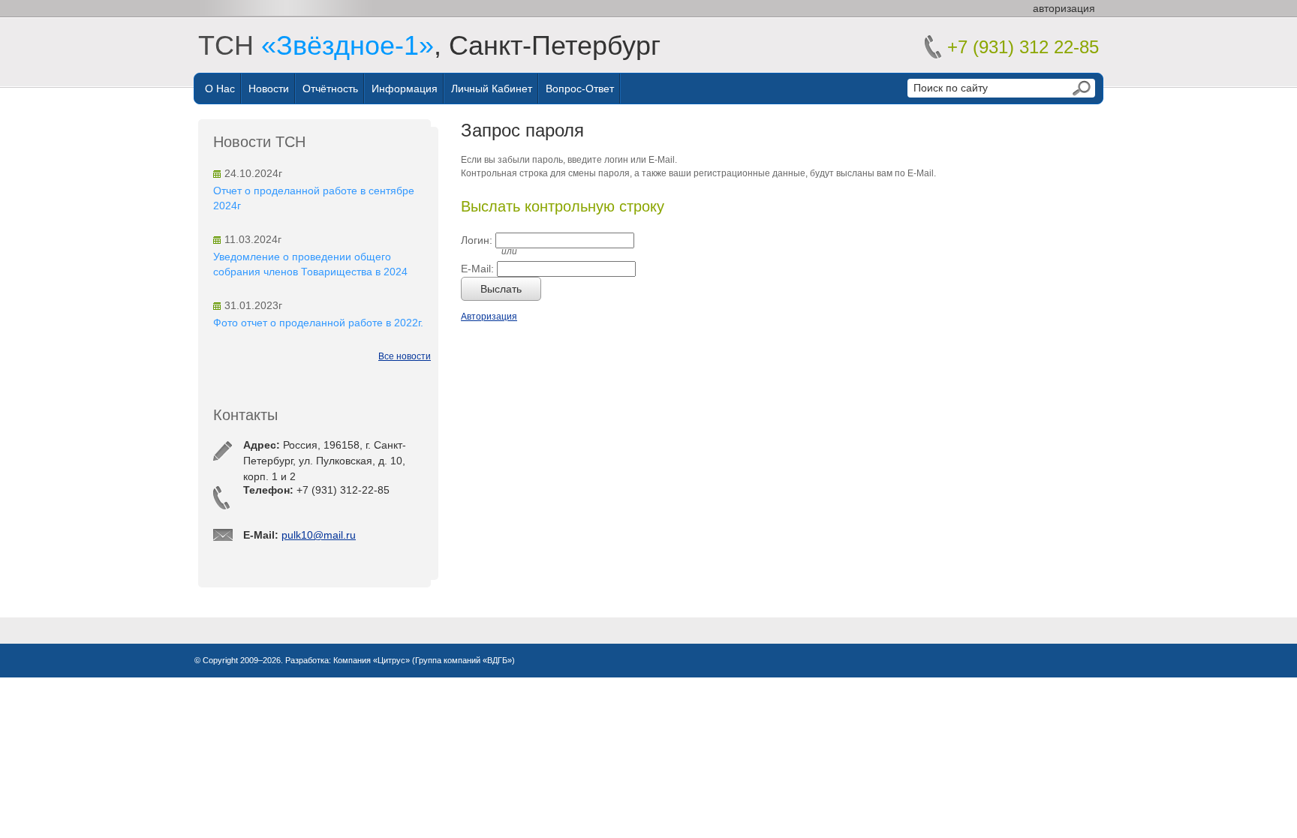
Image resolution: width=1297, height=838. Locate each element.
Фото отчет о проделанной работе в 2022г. (318, 323)
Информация (405, 89)
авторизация (1064, 8)
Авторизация (489, 316)
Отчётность (330, 89)
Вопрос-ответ (580, 89)
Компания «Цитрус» (371, 660)
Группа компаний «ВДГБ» (463, 660)
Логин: (476, 240)
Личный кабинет (491, 89)
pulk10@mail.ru (318, 535)
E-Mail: (477, 269)
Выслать (501, 289)
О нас (220, 89)
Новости (268, 89)
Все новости (404, 356)
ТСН (316, 45)
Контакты (245, 415)
